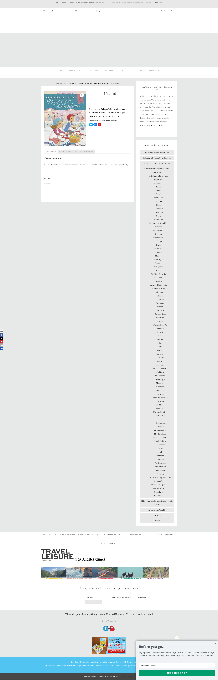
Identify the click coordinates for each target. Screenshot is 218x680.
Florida (102, 112)
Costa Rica (158, 212)
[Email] (1, 345)
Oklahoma (160, 423)
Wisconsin (160, 470)
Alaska (160, 296)
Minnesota (160, 376)
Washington (160, 463)
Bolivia (158, 190)
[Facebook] (1, 335)
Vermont (160, 456)
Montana (160, 386)
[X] (1, 338)
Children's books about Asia (156, 152)
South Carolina (160, 437)
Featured (156, 515)
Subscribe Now (177, 672)
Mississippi (160, 379)
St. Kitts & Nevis (158, 274)
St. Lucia (158, 277)
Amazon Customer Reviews (70, 151)
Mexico (158, 256)
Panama (158, 263)
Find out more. (112, 676)
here (156, 2)
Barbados (158, 198)
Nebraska (160, 390)
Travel (157, 520)
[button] (177, 646)
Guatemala (158, 238)
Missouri (160, 383)
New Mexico (160, 405)
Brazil (158, 194)
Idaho (160, 336)
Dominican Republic (158, 223)
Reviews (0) (88, 151)
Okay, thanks (127, 676)
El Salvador (158, 230)
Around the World (157, 510)
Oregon (160, 426)
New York (160, 408)
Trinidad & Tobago (158, 285)
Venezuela (158, 481)
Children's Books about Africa (156, 163)
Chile (158, 205)
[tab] (52, 152)
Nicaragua (158, 259)
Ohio (160, 419)
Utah (160, 452)
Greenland (158, 492)
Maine (160, 361)
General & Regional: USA (160, 477)
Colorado (160, 310)
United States (113, 112)
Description (52, 151)
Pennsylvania (160, 430)
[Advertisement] (109, 50)
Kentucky (160, 354)
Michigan (160, 372)
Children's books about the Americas (93, 83)
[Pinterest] (1, 341)
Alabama (160, 292)
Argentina (158, 179)
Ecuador (158, 227)
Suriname (158, 281)
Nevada (160, 394)
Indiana (160, 343)
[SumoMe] (1, 348)
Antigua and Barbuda (158, 176)
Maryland (160, 365)
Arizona (160, 299)
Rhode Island (160, 434)
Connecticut (160, 314)
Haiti (158, 245)
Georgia (160, 317)
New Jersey (160, 401)
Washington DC (160, 325)
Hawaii (160, 332)
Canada (158, 201)
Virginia (160, 459)
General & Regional (158, 485)
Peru (158, 270)
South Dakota (160, 441)
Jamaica (158, 252)
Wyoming (160, 474)
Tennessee (160, 445)
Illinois (160, 339)
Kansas (160, 350)
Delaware (160, 328)
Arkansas (160, 303)
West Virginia (160, 466)
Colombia (158, 208)
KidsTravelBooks (109, 23)
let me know (156, 125)
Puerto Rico (158, 488)
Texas (160, 448)
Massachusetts (160, 368)
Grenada (158, 234)
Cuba (158, 216)
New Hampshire (160, 397)
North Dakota (160, 416)
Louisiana (160, 357)
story (118, 116)
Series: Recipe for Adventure (102, 116)
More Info (96, 101)
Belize (158, 187)
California (160, 307)
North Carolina (160, 412)
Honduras (158, 248)
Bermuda (158, 495)
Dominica (158, 219)
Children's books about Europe (157, 158)
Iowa (160, 347)
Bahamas (158, 183)
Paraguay (158, 267)
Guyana (158, 241)
